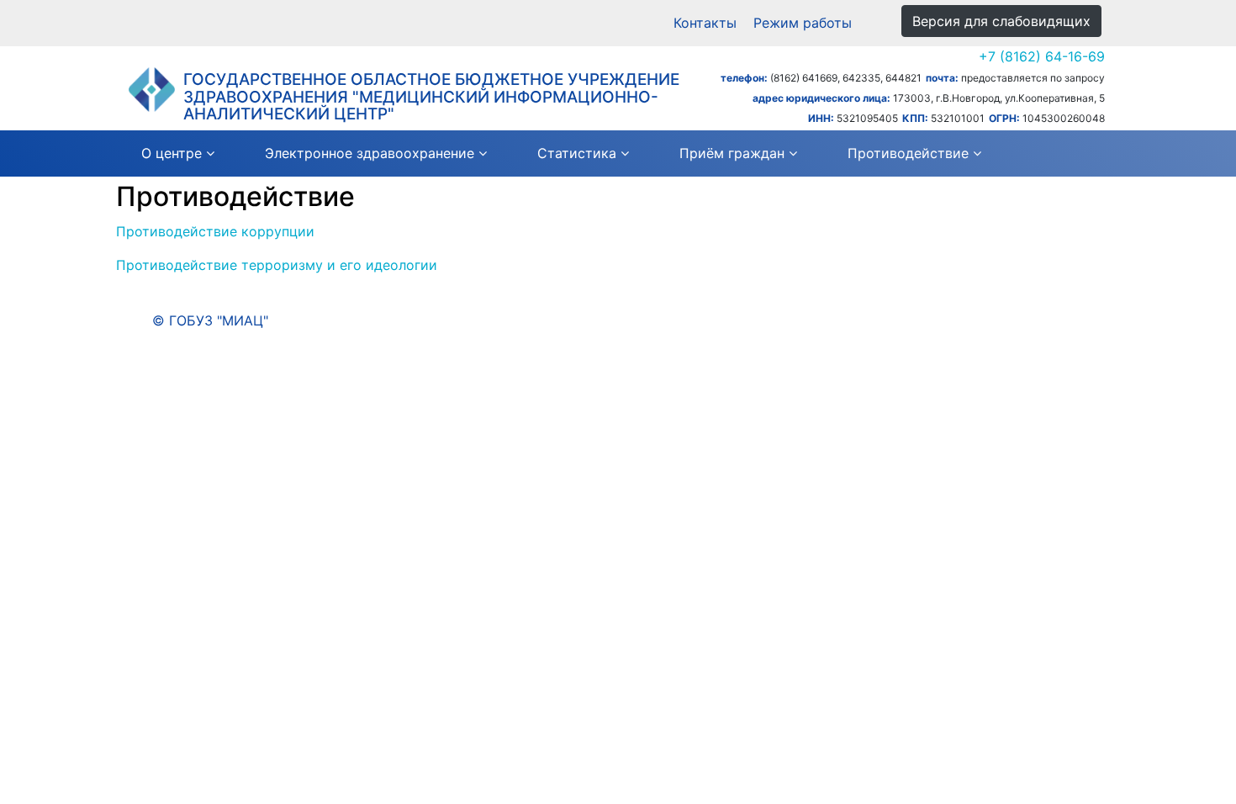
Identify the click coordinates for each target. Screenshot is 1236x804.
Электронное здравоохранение (369, 153)
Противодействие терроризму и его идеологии (276, 265)
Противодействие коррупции (215, 231)
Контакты (705, 22)
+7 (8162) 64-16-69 (1042, 56)
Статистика (576, 153)
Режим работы (802, 22)
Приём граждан (731, 153)
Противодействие (908, 153)
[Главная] (152, 89)
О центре (171, 153)
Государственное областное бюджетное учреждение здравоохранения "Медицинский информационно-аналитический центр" (431, 97)
